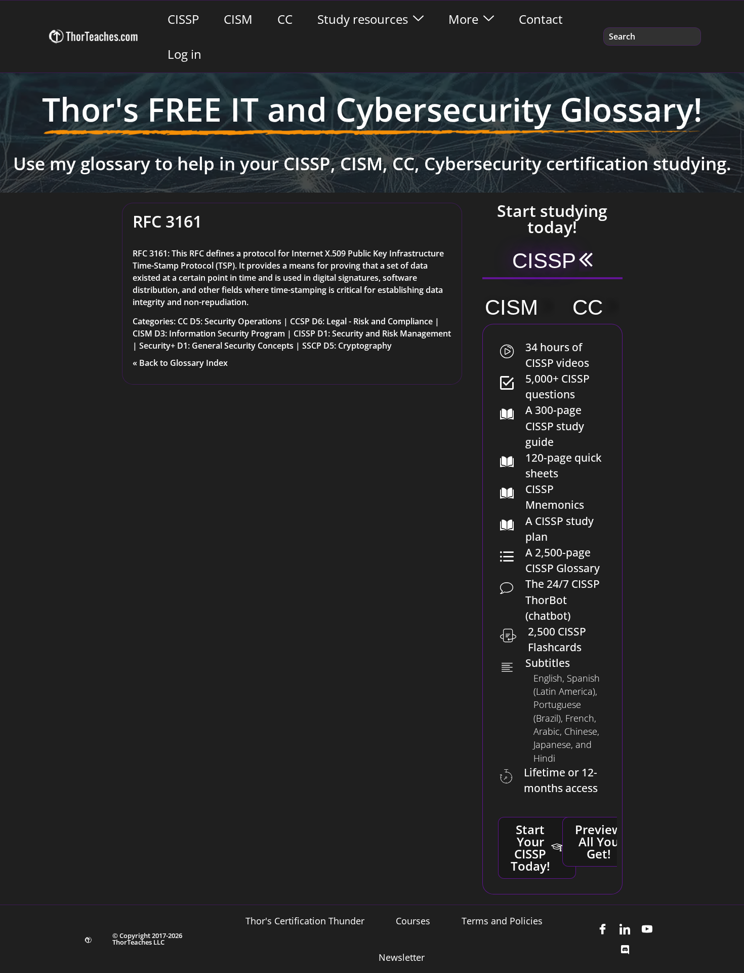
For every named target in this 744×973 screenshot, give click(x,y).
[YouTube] (647, 929)
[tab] (552, 262)
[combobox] (652, 36)
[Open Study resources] (418, 19)
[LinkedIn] (625, 929)
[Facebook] (602, 929)
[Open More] (488, 19)
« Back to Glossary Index (180, 362)
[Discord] (625, 949)
